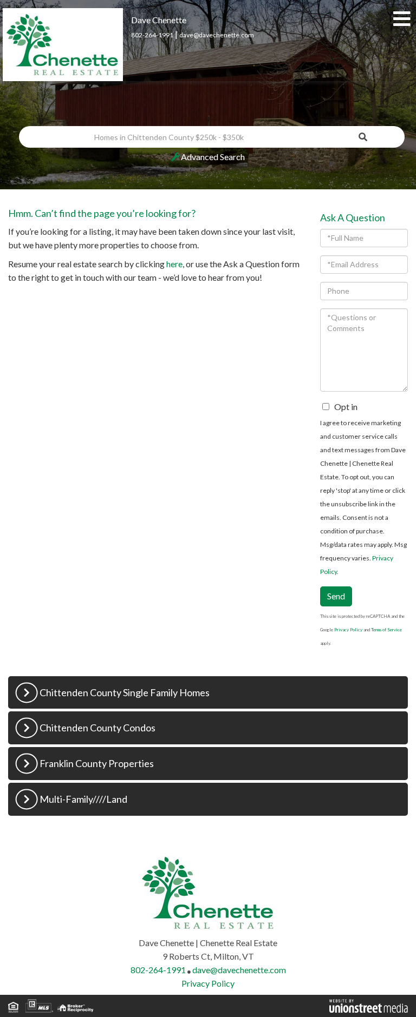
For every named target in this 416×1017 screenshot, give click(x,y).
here (174, 264)
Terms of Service (386, 629)
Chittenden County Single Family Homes (125, 692)
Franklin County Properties (97, 763)
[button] (363, 137)
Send (336, 596)
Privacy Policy (348, 629)
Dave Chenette (158, 20)
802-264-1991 (152, 35)
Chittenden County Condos (97, 728)
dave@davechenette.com (216, 35)
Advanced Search (213, 156)
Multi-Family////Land (83, 799)
